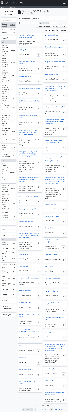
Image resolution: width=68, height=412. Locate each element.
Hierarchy (34, 23)
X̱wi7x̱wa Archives (8, 217)
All (3, 42)
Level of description (6, 308)
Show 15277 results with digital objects (55, 30)
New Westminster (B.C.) (8, 278)
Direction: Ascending (59, 26)
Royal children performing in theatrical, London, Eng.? (53, 141)
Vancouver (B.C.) (8, 252)
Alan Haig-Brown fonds (8, 147)
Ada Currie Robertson (51, 291)
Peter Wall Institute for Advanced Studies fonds (8, 50)
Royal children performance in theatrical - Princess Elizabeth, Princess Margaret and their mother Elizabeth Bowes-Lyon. (28, 154)
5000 (55, 409)
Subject (5, 294)
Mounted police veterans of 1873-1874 (29, 117)
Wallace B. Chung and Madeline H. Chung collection (8, 63)
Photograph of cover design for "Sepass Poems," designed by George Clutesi (29, 235)
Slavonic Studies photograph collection (54, 48)
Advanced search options (29, 18)
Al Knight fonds (24, 50)
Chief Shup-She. (24, 254)
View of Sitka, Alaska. (51, 369)
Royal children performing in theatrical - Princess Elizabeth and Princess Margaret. (28, 132)
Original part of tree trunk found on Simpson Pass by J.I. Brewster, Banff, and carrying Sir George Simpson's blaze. (55, 347)
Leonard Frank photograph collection (27, 63)
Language (6, 20)
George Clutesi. (49, 266)
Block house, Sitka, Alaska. (27, 346)
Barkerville (22, 358)
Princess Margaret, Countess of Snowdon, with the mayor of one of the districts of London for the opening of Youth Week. (55, 180)
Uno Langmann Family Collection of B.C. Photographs (8, 76)
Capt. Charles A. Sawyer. (52, 216)
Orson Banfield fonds (51, 74)
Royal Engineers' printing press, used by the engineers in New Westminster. (54, 122)
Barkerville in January (26, 222)
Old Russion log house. (26, 370)
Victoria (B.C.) (8, 264)
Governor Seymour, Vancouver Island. (29, 315)
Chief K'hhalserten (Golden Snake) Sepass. (53, 241)
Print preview (24, 23)
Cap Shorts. (48, 332)
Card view (44, 23)
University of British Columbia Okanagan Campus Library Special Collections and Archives (8, 203)
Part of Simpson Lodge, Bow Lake (29, 88)
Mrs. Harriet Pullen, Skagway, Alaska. (28, 382)
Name (4, 229)
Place (4, 235)
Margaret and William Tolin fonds (55, 62)
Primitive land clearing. (52, 204)
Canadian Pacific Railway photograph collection (27, 36)
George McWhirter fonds (8, 98)
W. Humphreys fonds (51, 35)
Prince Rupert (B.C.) (8, 285)
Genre (4, 300)
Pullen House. (49, 381)
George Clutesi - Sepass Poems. (29, 278)
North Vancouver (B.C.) (8, 259)
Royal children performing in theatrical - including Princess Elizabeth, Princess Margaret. (54, 159)
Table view (53, 23)
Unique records (8, 25)
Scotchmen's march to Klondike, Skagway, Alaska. (55, 393)
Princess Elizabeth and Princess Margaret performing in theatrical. (29, 179)
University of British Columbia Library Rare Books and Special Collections (8, 173)
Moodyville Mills (49, 228)
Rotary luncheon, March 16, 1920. (55, 107)
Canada (8, 268)
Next (60, 409)
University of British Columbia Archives (8, 188)
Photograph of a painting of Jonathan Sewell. (53, 304)
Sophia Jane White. (25, 291)
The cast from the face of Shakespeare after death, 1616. (29, 330)
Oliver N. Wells (23, 266)
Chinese (8, 33)
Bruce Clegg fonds (25, 76)
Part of (5, 38)
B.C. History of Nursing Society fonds (8, 131)
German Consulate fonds (8, 140)
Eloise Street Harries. (26, 303)
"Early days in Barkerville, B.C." (54, 278)
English (8, 29)
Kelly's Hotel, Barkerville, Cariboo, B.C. (29, 102)
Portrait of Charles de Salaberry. (29, 196)
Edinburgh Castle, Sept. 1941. (28, 209)
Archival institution (6, 155)
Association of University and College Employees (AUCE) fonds (8, 120)
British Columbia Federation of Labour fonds (8, 89)
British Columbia (8, 244)
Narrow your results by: (8, 13)
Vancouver (8, 248)
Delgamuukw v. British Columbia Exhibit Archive (8, 108)
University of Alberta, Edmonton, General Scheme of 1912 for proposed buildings (55, 88)
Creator (5, 223)
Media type (6, 315)
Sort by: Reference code (43, 26)
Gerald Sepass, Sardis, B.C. (53, 254)
